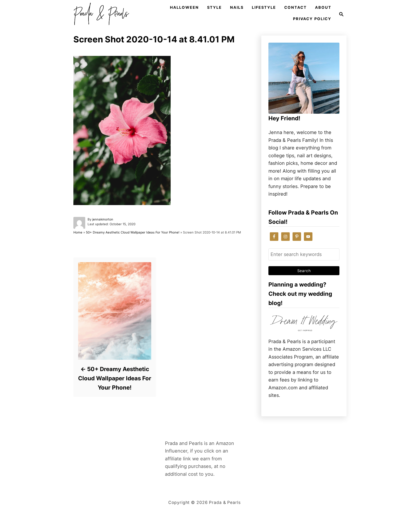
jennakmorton (102, 219)
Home (77, 232)
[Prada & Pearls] (100, 14)
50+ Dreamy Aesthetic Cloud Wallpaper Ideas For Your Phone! (132, 232)
